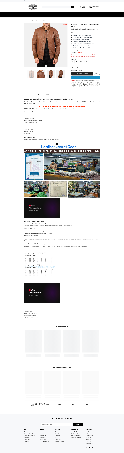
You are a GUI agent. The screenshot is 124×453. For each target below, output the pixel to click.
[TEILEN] (99, 73)
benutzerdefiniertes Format (52, 239)
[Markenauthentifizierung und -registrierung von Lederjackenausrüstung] (62, 169)
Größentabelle (77, 246)
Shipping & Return (67, 95)
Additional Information (52, 95)
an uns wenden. (72, 108)
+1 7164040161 (30, 1)
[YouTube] (92, 447)
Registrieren (97, 6)
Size (77, 95)
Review (84, 95)
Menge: (72, 65)
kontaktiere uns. (73, 219)
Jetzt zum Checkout (85, 77)
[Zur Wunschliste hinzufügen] (96, 73)
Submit (78, 424)
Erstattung (77, 239)
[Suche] (58, 7)
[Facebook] (86, 447)
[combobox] (56, 7)
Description (38, 95)
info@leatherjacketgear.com (41, 1)
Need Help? (96, 1)
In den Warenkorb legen (82, 73)
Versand (29, 223)
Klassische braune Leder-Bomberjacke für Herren (85, 25)
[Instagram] (89, 447)
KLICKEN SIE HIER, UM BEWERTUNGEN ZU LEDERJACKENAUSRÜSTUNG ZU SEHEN (62, 106)
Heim (25, 20)
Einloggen (91, 6)
